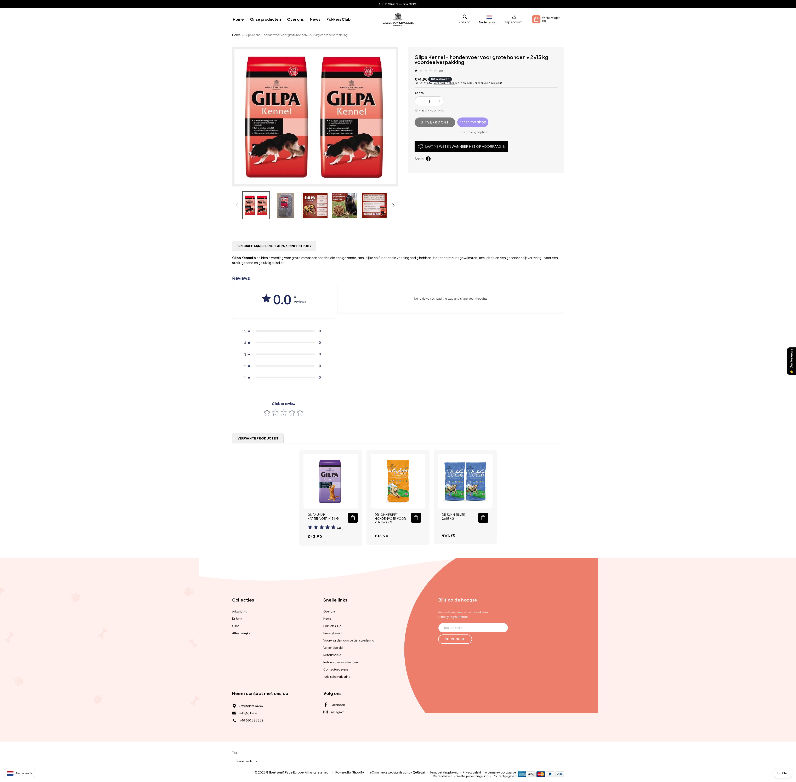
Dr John (237, 618)
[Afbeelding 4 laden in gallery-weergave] (344, 205)
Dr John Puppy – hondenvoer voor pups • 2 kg (390, 518)
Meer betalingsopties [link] (473, 132)
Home (236, 35)
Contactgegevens (335, 669)
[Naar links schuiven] (236, 205)
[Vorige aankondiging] (239, 4)
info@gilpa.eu (248, 713)
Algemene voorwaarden (501, 772)
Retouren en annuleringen (340, 662)
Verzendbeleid (333, 647)
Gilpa (235, 626)
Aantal (420, 93)
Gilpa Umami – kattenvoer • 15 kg (323, 516)
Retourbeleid (332, 655)
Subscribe (455, 639)
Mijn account (514, 22)
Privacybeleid (332, 633)
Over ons (329, 611)
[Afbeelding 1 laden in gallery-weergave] (256, 205)
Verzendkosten (444, 83)
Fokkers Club (332, 626)
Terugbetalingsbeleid (444, 772)
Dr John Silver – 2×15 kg (455, 516)
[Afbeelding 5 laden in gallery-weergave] (374, 205)
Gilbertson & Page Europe (285, 772)
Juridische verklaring (336, 676)
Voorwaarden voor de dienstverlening (348, 640)
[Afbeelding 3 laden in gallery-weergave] (315, 205)
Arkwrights (239, 611)
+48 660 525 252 (251, 720)
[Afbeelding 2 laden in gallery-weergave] (285, 205)
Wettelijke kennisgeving (472, 776)
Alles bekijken (242, 633)
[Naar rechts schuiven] (393, 205)
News (327, 618)
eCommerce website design (389, 772)
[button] (465, 19)
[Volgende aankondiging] (556, 4)
